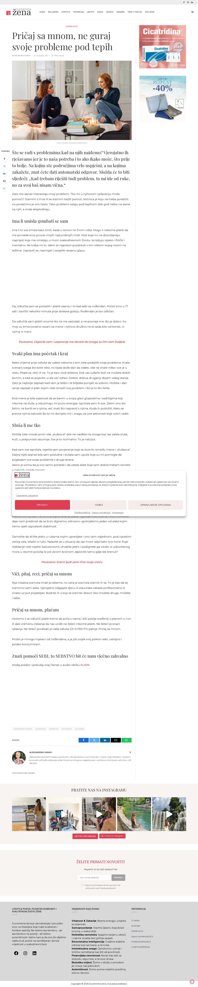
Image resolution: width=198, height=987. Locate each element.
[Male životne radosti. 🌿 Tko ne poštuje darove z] (29, 814)
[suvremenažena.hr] (18, 12)
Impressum (118, 512)
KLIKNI (85, 665)
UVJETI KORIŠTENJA (140, 947)
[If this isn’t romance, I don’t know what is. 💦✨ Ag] (169, 814)
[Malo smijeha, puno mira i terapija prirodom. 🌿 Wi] (134, 814)
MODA (100, 12)
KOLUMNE (149, 12)
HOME (42, 12)
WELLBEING (53, 12)
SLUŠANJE (79, 729)
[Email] (4, 181)
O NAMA (135, 920)
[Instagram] (25, 953)
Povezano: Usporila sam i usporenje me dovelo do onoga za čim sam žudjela (72, 341)
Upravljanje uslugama (27, 495)
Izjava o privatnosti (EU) (142, 936)
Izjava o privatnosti (101, 512)
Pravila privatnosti (107, 888)
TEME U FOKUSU (135, 12)
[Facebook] (4, 159)
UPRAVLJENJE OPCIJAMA (155, 504)
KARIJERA (120, 12)
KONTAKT (135, 926)
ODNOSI (109, 12)
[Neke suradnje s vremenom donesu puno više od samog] (99, 814)
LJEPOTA (90, 12)
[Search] (192, 12)
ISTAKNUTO (41, 729)
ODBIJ (99, 504)
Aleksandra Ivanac (21, 55)
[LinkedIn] (4, 173)
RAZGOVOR (67, 729)
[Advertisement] (72, 278)
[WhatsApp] (4, 188)
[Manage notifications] (192, 981)
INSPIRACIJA (78, 12)
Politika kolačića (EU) (141, 941)
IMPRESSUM (137, 931)
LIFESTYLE (65, 12)
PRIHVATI (42, 504)
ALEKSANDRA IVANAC (22, 729)
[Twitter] (4, 166)
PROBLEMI (53, 729)
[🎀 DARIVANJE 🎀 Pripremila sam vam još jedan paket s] (64, 814)
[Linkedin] (34, 953)
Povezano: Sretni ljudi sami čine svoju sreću (71, 562)
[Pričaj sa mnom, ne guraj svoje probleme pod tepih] (72, 100)
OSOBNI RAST (72, 26)
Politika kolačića (82, 512)
